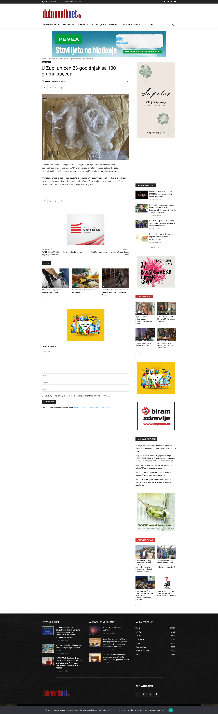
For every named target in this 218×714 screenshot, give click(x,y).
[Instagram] (168, 1)
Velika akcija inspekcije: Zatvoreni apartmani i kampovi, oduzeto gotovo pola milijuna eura (155, 448)
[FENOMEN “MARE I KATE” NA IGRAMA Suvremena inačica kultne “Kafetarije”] (141, 195)
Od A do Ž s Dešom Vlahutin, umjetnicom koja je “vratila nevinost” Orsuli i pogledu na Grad (116, 657)
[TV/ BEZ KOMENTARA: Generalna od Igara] (145, 334)
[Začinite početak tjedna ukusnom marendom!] (85, 278)
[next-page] (47, 300)
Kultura (105, 287)
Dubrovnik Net (50, 81)
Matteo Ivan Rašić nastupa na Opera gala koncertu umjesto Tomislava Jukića (115, 292)
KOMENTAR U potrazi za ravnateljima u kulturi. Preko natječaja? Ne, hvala (166, 593)
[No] (215, 710)
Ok (171, 710)
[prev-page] (43, 300)
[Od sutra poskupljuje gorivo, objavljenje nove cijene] (55, 278)
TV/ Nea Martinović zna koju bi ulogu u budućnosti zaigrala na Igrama (143, 320)
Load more (155, 247)
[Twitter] (171, 1)
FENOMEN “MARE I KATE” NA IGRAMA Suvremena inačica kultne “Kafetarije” (160, 194)
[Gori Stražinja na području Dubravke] (95, 630)
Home (44, 59)
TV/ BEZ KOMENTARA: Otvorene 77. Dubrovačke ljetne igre (166, 319)
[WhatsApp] (61, 87)
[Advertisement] (156, 157)
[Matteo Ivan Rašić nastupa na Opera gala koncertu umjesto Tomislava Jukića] (115, 278)
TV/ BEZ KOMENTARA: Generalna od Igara (143, 344)
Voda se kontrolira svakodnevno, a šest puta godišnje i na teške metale (69, 647)
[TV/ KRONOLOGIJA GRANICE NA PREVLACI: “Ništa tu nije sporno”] (166, 334)
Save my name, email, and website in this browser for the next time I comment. (77, 396)
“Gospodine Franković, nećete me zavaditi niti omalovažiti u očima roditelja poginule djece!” (166, 564)
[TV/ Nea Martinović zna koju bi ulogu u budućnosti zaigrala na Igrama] (145, 308)
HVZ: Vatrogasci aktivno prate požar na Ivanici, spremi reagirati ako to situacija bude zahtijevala (153, 482)
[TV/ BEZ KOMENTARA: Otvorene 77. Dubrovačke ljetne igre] (166, 308)
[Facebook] (164, 1)
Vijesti (44, 287)
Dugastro (76, 287)
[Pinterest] (55, 87)
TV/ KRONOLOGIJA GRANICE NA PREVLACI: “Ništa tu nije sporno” (165, 345)
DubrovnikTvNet (141, 314)
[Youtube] (174, 1)
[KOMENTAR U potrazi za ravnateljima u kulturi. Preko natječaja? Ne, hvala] (166, 582)
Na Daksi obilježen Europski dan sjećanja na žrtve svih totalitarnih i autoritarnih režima (162, 223)
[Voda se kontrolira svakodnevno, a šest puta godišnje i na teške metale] (48, 648)
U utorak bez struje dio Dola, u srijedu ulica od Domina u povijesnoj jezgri (161, 236)
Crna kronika (52, 59)
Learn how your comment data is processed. (92, 408)
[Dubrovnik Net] (43, 81)
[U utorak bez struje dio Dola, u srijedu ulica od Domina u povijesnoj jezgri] (141, 237)
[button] (173, 25)
